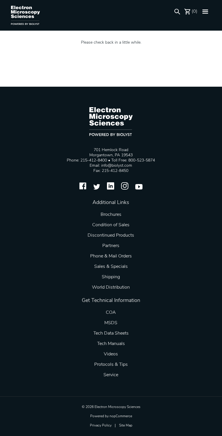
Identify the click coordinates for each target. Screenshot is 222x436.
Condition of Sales (111, 225)
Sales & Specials (111, 266)
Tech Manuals (111, 344)
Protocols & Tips (111, 364)
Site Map (125, 425)
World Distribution (111, 287)
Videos (111, 354)
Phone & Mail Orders (111, 256)
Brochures (111, 214)
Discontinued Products (111, 235)
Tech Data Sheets (111, 333)
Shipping (111, 277)
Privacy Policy (101, 425)
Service (110, 375)
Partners (110, 246)
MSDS (110, 323)
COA (111, 312)
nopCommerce (121, 416)
